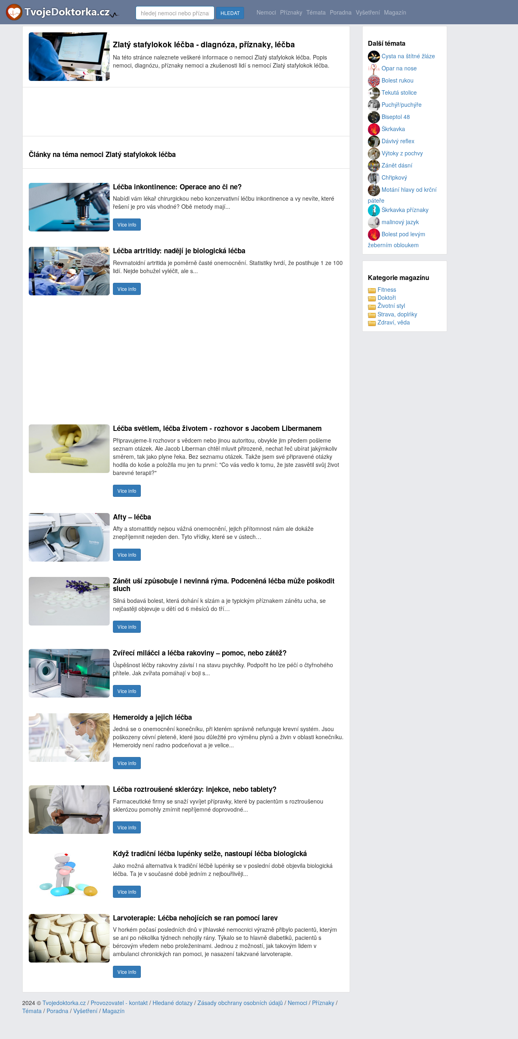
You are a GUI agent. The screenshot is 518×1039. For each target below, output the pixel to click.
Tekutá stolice (398, 92)
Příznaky (291, 12)
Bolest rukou (397, 80)
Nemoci (266, 12)
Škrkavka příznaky (404, 210)
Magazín (395, 12)
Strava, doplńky (396, 314)
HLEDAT (230, 12)
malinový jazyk (399, 222)
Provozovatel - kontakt (119, 1003)
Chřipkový (393, 177)
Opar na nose (398, 68)
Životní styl (390, 305)
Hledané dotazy (173, 1003)
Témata (316, 12)
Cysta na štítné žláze (407, 56)
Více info (126, 224)
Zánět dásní (396, 165)
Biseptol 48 (395, 116)
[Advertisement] (176, 111)
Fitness (386, 289)
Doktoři (386, 297)
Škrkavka (392, 129)
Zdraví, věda (393, 322)
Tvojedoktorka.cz (64, 1003)
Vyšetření (368, 12)
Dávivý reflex (397, 141)
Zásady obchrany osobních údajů (240, 1003)
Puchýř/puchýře (401, 104)
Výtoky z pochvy (401, 153)
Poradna (341, 12)
